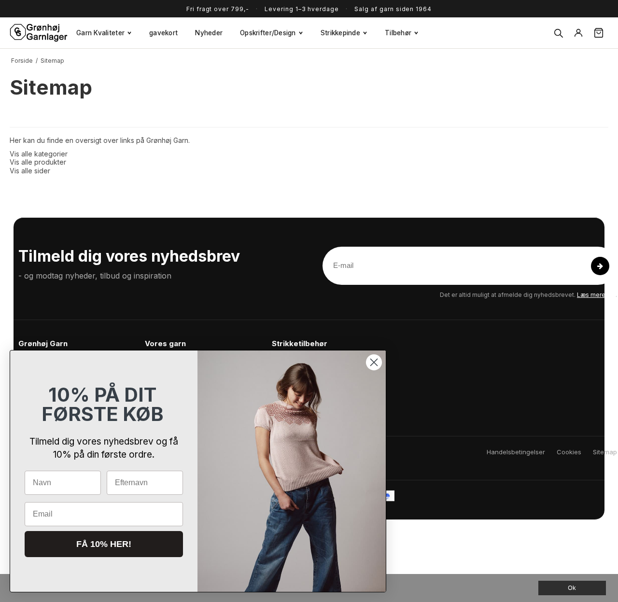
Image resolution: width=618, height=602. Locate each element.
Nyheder (209, 33)
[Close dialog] (373, 362)
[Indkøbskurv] (598, 32)
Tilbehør (398, 33)
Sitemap (605, 452)
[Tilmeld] (600, 266)
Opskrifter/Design (268, 33)
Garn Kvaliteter (100, 33)
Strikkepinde (340, 33)
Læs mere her (596, 294)
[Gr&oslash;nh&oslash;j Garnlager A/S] (39, 33)
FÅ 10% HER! (103, 544)
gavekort (163, 33)
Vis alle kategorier (39, 154)
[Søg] (558, 32)
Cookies (569, 452)
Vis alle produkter (38, 162)
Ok (572, 587)
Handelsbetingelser (516, 452)
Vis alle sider (30, 171)
